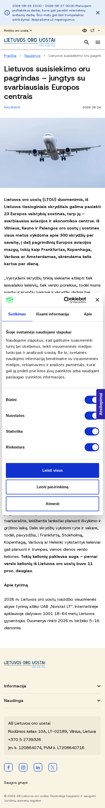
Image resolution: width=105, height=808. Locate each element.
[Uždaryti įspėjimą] (98, 13)
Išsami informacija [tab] (52, 314)
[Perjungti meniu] (98, 42)
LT (93, 30)
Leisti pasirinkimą (53, 487)
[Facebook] (8, 767)
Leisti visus (52, 470)
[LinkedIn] (38, 767)
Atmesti (53, 504)
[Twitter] (52, 767)
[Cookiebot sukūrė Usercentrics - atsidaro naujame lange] (65, 300)
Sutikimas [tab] (17, 314)
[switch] (92, 416)
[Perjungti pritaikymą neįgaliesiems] (84, 30)
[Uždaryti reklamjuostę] (97, 300)
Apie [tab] (88, 314)
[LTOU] (24, 664)
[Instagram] (23, 767)
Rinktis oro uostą (16, 31)
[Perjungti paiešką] (87, 42)
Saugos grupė (16, 782)
